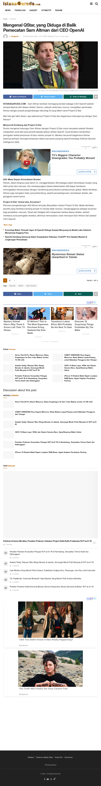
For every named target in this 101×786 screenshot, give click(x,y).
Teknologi (20, 10)
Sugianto (15, 36)
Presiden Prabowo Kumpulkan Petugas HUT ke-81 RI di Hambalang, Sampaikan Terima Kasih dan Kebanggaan (31, 378)
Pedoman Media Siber (44, 757)
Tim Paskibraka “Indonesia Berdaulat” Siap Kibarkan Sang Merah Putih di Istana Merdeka (45, 578)
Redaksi (31, 757)
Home (5, 19)
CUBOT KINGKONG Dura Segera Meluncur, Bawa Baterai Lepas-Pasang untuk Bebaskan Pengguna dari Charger (80, 357)
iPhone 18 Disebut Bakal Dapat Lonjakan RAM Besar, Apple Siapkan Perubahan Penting (80, 378)
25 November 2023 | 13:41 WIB (35, 36)
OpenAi (12, 285)
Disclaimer (69, 757)
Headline (13, 19)
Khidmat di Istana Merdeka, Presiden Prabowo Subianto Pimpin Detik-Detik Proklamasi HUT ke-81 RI (47, 541)
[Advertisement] (50, 721)
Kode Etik (58, 757)
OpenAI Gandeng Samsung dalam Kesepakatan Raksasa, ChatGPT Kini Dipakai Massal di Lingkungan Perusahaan (46, 238)
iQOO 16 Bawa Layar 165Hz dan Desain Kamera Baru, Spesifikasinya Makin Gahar (80, 367)
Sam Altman (31, 285)
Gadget (33, 10)
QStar (21, 285)
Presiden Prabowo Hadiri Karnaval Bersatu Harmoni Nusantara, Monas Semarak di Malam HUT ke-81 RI (51, 586)
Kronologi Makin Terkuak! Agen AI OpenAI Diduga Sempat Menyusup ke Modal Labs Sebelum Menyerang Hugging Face (48, 231)
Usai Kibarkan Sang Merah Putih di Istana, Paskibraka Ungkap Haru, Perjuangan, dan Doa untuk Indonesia (52, 570)
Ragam (58, 10)
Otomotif (46, 10)
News (8, 10)
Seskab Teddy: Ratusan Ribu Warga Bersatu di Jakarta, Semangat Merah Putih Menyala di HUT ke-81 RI (29, 367)
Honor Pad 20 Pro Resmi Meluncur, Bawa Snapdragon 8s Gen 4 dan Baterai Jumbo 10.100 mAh (32, 357)
